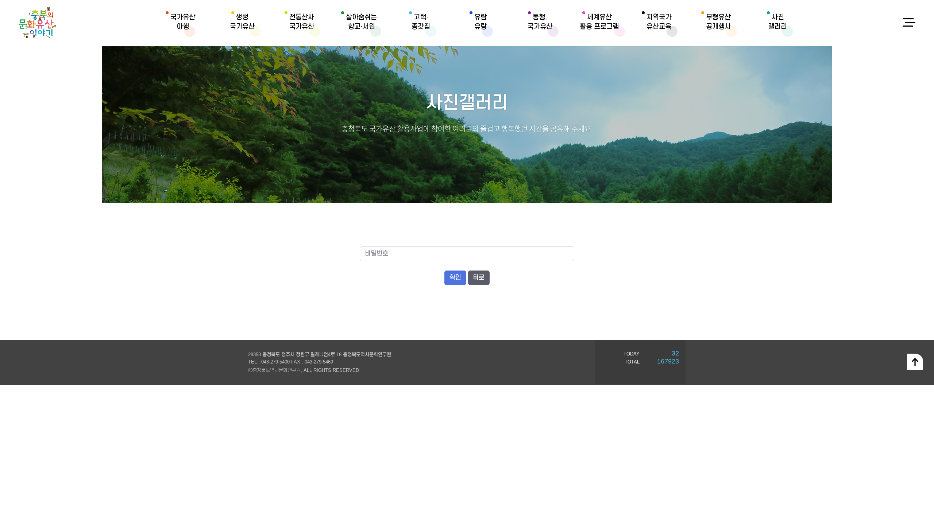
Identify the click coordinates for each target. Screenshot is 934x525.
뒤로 (479, 277)
